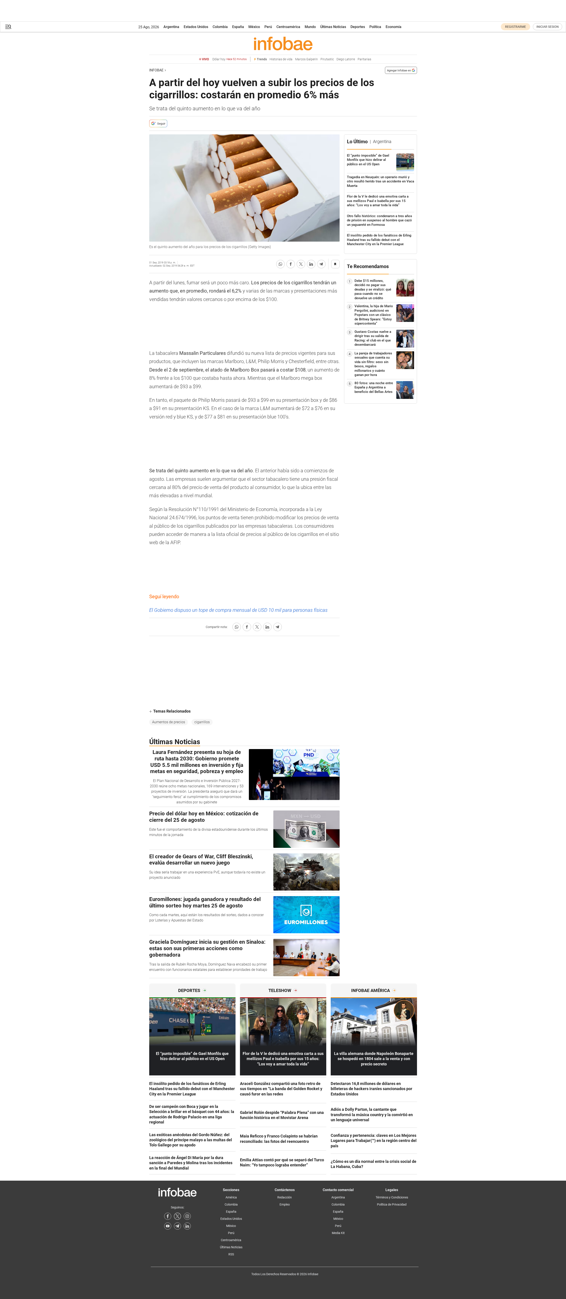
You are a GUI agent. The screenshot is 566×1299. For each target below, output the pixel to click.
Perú (268, 27)
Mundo (310, 27)
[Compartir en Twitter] (301, 264)
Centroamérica (288, 27)
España (238, 27)
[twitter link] (177, 1216)
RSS (231, 1254)
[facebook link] (167, 1216)
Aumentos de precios (168, 722)
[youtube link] (167, 1226)
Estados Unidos (196, 27)
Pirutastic (327, 59)
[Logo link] (283, 43)
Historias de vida (281, 59)
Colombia (220, 27)
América (231, 1197)
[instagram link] (187, 1216)
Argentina (171, 27)
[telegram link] (177, 1226)
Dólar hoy (229, 59)
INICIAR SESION (547, 26)
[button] (8, 27)
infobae (156, 70)
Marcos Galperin (306, 59)
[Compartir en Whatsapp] (280, 264)
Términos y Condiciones (392, 1197)
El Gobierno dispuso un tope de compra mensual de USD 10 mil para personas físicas (238, 610)
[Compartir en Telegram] (321, 264)
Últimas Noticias (333, 27)
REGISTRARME (515, 26)
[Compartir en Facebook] (290, 264)
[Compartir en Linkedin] (311, 264)
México (254, 27)
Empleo (285, 1204)
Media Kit (338, 1233)
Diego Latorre (345, 59)
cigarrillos (202, 722)
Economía (393, 27)
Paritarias (364, 59)
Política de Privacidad (392, 1204)
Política (375, 27)
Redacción (284, 1197)
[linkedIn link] (187, 1226)
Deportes (357, 27)
